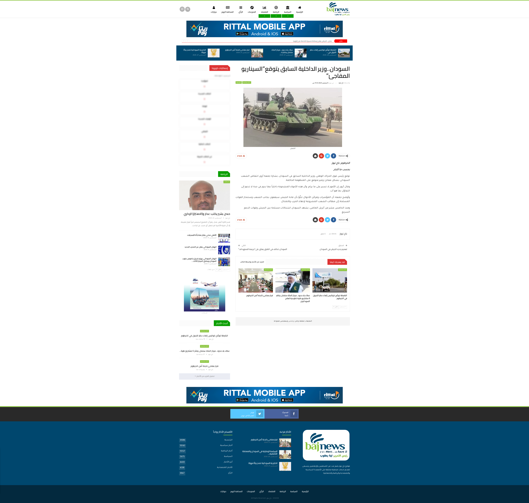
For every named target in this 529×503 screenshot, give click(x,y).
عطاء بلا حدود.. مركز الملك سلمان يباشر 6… (282, 51)
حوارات (214, 12)
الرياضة (276, 12)
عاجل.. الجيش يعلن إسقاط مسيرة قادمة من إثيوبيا (312, 41)
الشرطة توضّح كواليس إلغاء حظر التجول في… (323, 51)
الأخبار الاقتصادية (224, 468)
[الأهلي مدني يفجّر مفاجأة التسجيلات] (224, 238)
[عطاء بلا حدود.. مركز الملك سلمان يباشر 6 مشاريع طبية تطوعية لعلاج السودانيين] (301, 53)
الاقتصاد (264, 12)
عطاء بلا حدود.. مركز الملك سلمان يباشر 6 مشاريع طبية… (204, 351)
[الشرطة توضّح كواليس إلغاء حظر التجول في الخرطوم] (344, 53)
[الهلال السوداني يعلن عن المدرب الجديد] (224, 250)
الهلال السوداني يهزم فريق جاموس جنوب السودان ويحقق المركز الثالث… (199, 260)
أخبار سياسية (246, 82)
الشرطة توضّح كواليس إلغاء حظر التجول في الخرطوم (204, 335)
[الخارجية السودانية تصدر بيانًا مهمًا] (214, 53)
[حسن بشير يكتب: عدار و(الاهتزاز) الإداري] (204, 195)
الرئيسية (299, 12)
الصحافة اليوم (228, 12)
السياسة (287, 12)
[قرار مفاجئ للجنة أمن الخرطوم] (257, 53)
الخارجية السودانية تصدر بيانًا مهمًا (194, 51)
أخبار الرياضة (226, 451)
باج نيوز (269, 498)
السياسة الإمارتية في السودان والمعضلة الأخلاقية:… (260, 452)
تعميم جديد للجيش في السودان (333, 249)
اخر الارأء (226, 181)
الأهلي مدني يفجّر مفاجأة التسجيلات (201, 235)
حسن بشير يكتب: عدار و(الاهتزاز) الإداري (207, 213)
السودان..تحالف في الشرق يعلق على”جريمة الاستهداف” (262, 249)
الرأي (240, 12)
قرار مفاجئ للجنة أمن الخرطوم (237, 50)
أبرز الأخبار (228, 462)
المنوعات (252, 12)
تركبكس (291, 321)
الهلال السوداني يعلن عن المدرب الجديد (200, 247)
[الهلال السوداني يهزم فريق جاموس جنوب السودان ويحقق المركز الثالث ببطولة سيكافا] (224, 261)
